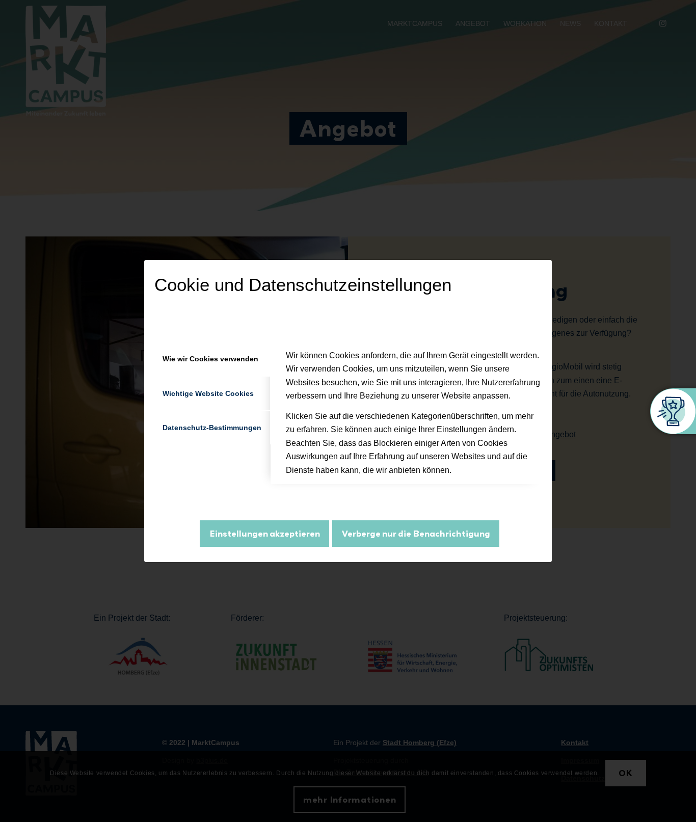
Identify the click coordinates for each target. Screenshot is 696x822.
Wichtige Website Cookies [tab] (208, 393)
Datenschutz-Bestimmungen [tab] (212, 427)
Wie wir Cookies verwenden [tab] (210, 359)
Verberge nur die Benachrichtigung (416, 533)
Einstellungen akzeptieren (264, 533)
